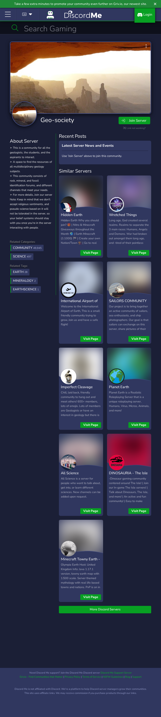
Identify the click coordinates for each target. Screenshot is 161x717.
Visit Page (90, 253)
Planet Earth (119, 386)
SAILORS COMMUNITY (128, 300)
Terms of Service (91, 677)
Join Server (137, 120)
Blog (127, 677)
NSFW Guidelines (113, 677)
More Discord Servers (105, 609)
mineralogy (24, 281)
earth (20, 272)
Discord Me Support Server (116, 673)
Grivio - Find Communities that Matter (41, 677)
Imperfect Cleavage (77, 386)
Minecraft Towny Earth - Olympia (80, 562)
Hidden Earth (71, 214)
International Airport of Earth (79, 303)
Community (27, 248)
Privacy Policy (72, 677)
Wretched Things (123, 214)
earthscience (26, 289)
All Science (70, 473)
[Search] (15, 27)
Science (22, 256)
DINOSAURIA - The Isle (128, 473)
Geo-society (57, 120)
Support (137, 677)
